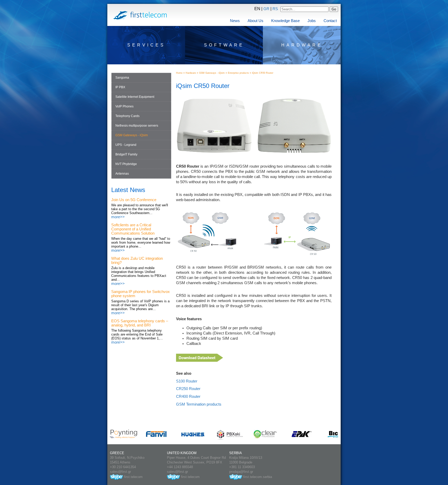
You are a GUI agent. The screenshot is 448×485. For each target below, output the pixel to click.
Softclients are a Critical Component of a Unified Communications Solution (133, 229)
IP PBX (120, 87)
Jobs (311, 21)
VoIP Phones (124, 106)
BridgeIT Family (126, 154)
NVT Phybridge (126, 164)
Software (224, 45)
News (235, 21)
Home (179, 73)
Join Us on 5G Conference (133, 200)
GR (266, 9)
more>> (118, 217)
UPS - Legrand (125, 145)
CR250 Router (188, 389)
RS (275, 9)
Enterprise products (238, 73)
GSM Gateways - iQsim (131, 135)
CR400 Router (188, 396)
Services (146, 45)
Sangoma (122, 77)
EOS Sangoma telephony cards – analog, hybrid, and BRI (139, 323)
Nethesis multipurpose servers (136, 125)
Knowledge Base (285, 21)
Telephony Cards (127, 116)
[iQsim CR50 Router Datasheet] (199, 360)
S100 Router (186, 381)
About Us (255, 21)
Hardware (302, 45)
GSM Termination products (198, 404)
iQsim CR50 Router (262, 73)
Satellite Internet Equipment (134, 97)
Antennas (122, 173)
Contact (330, 21)
